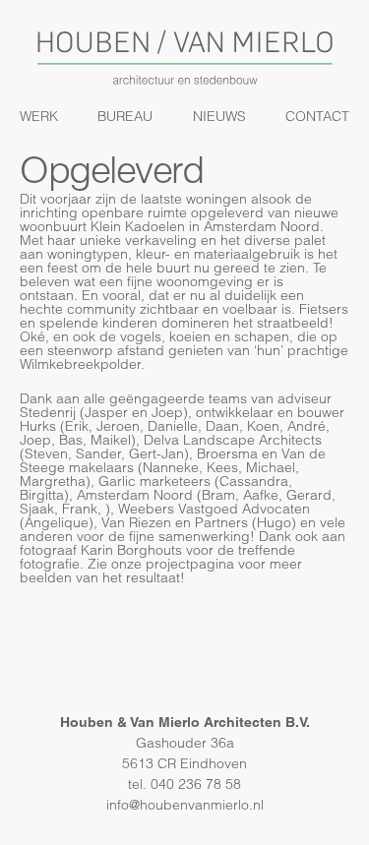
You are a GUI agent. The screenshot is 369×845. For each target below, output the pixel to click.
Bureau (125, 116)
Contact (317, 116)
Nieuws (219, 116)
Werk (39, 116)
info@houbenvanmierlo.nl (185, 805)
